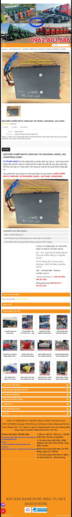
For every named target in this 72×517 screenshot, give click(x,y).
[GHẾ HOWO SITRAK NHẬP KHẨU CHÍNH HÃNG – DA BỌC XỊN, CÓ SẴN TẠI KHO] (62, 368)
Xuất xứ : (10, 131)
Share (6, 127)
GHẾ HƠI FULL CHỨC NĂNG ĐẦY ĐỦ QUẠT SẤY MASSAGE (45, 379)
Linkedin (24, 127)
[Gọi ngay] (3, 511)
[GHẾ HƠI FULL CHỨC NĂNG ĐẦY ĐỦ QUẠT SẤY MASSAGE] (45, 368)
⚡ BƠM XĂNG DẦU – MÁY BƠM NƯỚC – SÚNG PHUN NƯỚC (62, 333)
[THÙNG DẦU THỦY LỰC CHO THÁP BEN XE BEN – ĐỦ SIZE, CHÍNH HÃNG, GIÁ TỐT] (27, 345)
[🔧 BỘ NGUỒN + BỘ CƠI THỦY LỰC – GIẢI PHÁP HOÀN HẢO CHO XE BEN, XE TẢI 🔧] (27, 322)
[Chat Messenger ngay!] (3, 504)
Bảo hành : (10, 134)
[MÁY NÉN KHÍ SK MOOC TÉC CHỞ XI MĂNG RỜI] (10, 368)
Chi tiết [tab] (6, 149)
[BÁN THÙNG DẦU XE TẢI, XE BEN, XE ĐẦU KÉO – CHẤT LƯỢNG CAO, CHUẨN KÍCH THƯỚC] (45, 345)
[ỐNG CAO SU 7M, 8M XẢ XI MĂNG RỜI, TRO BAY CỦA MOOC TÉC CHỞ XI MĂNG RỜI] (27, 368)
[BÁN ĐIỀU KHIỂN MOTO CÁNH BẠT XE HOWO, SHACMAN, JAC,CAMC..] (36, 77)
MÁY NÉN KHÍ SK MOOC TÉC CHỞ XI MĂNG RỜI (10, 379)
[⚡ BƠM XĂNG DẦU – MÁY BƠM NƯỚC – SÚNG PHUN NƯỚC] (62, 322)
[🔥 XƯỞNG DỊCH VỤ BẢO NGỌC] (10, 322)
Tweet (15, 127)
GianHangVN (66, 515)
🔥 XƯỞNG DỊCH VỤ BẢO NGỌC (10, 332)
